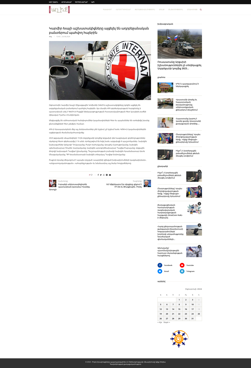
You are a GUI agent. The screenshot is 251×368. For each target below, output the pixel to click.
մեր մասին (53, 2)
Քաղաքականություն (145, 9)
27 (167, 318)
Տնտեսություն (175, 9)
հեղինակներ (66, 2)
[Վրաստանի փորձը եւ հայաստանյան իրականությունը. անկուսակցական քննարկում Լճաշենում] (165, 103)
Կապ (92, 2)
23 (186, 314)
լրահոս (161, 77)
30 (186, 318)
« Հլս (160, 322)
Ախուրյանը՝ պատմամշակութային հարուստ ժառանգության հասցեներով (170, 252)
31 (193, 318)
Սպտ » (167, 322)
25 (199, 314)
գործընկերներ (81, 2)
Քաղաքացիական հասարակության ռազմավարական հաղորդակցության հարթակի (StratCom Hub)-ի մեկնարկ (170, 211)
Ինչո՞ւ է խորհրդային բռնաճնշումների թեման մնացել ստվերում (187, 153)
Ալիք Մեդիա (161, 362)
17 (193, 309)
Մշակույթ (192, 9)
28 (173, 318)
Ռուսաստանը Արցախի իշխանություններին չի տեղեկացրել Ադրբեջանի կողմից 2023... (179, 65)
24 (193, 314)
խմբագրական (165, 24)
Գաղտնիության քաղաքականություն (125, 364)
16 (186, 309)
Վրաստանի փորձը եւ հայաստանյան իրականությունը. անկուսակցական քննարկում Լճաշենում (187, 104)
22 (179, 314)
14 (173, 309)
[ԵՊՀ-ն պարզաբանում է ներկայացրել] (165, 87)
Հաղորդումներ (123, 9)
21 (173, 314)
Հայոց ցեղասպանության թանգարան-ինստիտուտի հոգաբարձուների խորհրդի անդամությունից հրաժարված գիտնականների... (170, 232)
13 (167, 309)
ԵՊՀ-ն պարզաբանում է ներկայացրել (187, 85)
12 (161, 309)
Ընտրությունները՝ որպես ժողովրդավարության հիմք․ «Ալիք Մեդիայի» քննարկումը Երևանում (188, 138)
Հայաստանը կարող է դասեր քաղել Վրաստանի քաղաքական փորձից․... (188, 121)
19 (161, 314)
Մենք (161, 9)
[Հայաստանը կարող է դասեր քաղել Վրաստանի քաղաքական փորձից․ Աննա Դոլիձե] (165, 122)
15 (179, 309)
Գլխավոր (107, 9)
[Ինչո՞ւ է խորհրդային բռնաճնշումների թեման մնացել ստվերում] (165, 154)
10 (193, 304)
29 (179, 318)
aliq (50, 36)
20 (167, 314)
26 (161, 318)
